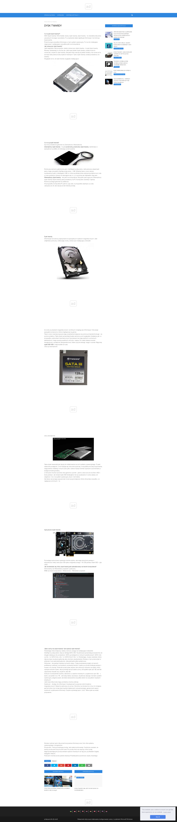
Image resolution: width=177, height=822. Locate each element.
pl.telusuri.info (48, 819)
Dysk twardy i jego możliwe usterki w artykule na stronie (123, 53)
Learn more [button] (167, 812)
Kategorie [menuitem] (60, 15)
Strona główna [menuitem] (49, 15)
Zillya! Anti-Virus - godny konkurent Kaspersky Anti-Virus (122, 44)
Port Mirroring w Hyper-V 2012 (122, 71)
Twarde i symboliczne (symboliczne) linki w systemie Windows (121, 63)
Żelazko (55, 21)
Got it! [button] (158, 817)
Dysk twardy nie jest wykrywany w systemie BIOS (86, 789)
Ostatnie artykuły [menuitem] (72, 15)
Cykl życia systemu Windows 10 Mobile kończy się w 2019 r (57, 789)
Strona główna (48, 21)
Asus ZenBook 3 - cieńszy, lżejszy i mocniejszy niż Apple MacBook (122, 80)
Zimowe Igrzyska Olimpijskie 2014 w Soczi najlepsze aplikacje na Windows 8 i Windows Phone (123, 34)
